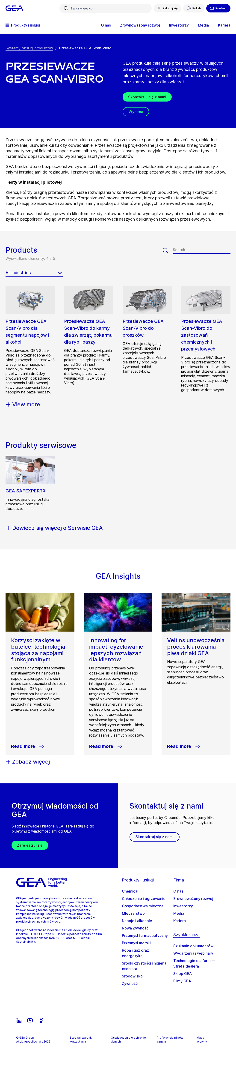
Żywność (130, 983)
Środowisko (132, 976)
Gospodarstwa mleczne (143, 906)
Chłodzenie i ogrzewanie (143, 898)
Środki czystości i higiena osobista (144, 966)
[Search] (168, 250)
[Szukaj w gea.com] (66, 8)
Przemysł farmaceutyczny (145, 935)
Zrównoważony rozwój (193, 898)
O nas (178, 891)
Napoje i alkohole (137, 920)
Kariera (179, 920)
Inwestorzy (183, 906)
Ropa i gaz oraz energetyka (135, 953)
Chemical (130, 891)
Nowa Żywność (135, 928)
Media (178, 913)
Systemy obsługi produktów (29, 48)
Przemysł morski (136, 943)
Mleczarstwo (133, 913)
